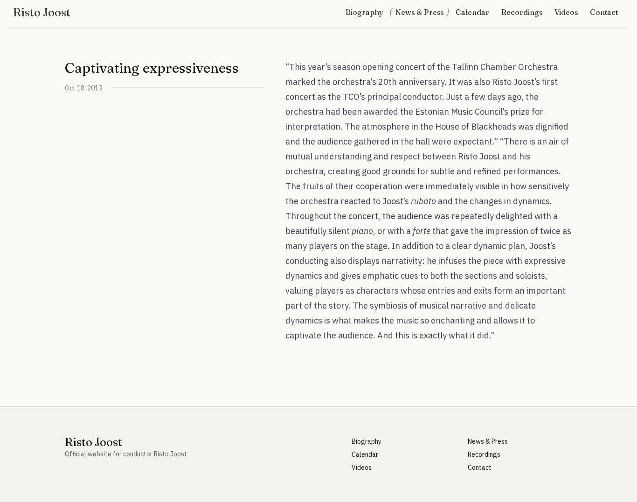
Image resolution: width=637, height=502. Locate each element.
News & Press (419, 12)
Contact (604, 12)
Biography (364, 12)
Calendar (472, 12)
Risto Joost (41, 12)
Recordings (521, 12)
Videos (566, 12)
